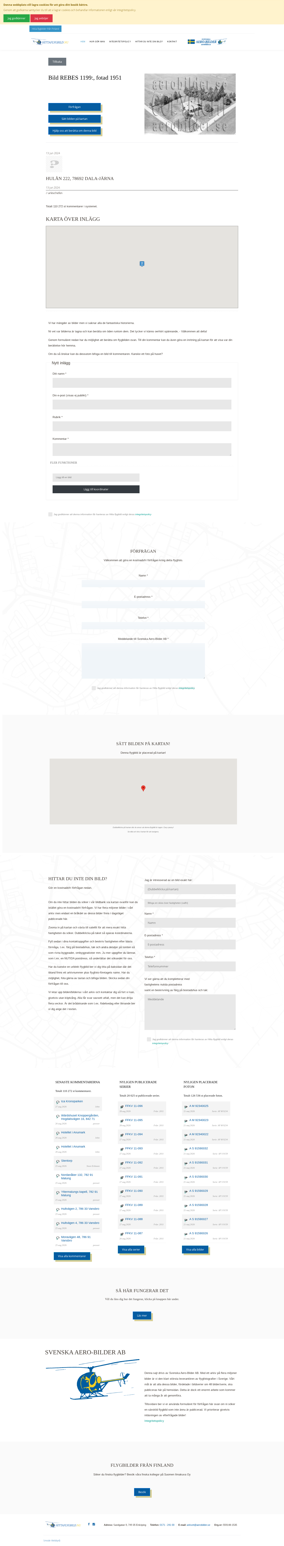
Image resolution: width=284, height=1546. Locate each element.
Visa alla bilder (195, 1249)
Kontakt (172, 41)
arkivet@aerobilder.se (198, 1524)
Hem (83, 41)
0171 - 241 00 (167, 1524)
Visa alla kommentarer (72, 1256)
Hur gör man (97, 41)
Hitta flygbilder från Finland (45, 28)
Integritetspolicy (120, 41)
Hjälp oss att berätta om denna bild (74, 130)
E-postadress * (143, 596)
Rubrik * (58, 417)
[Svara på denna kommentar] (114, 178)
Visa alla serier (131, 1249)
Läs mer (142, 1315)
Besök (142, 1492)
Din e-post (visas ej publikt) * (70, 395)
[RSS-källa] (142, 315)
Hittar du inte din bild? (149, 41)
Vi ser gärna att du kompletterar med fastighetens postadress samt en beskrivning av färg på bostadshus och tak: (176, 984)
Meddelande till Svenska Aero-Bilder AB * (143, 638)
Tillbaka (57, 62)
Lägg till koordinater (96, 489)
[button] (142, 264)
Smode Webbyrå (51, 1540)
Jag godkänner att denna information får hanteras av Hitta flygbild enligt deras (102, 514)
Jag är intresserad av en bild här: (168, 880)
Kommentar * (61, 438)
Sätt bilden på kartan (74, 119)
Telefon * (143, 617)
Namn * (143, 575)
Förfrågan (75, 107)
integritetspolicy (160, 1043)
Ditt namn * (59, 373)
